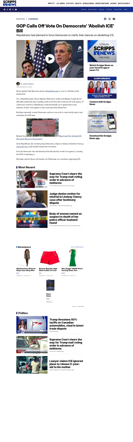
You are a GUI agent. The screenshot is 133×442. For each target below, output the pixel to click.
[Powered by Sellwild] (81, 306)
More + (126, 9)
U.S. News (61, 3)
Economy (109, 9)
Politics (70, 3)
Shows (113, 3)
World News (88, 3)
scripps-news (10, 9)
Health (78, 3)
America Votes (92, 9)
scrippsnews (5, 9)
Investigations (102, 3)
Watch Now (123, 3)
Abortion (83, 9)
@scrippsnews (16, 9)
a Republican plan (51, 91)
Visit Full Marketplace (77, 247)
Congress (101, 9)
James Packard (28, 84)
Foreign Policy (118, 9)
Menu (50, 3)
